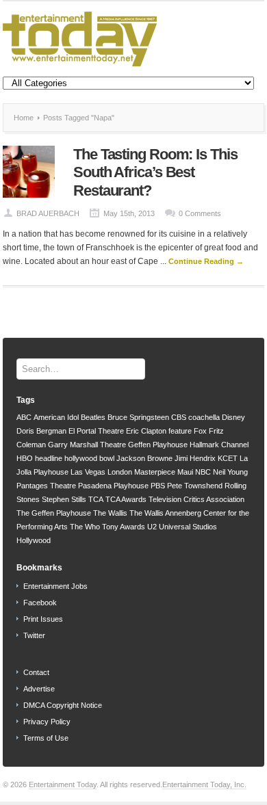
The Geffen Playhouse (53, 513)
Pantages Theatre (46, 485)
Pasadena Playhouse (113, 485)
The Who (85, 527)
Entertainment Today (63, 784)
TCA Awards (126, 499)
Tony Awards (123, 527)
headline (48, 458)
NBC (203, 472)
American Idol (56, 417)
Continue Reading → (206, 261)
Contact (36, 672)
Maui (185, 472)
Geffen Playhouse (158, 444)
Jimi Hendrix (195, 458)
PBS (158, 485)
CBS (178, 417)
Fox (200, 431)
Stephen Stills (64, 499)
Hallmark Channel (219, 444)
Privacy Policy (47, 721)
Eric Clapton (146, 431)
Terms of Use (45, 738)
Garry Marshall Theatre (87, 444)
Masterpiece (154, 472)
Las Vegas (88, 472)
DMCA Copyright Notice (62, 705)
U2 (152, 527)
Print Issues (43, 619)
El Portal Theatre (96, 431)
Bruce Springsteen (138, 417)
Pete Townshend (194, 485)
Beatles (93, 417)
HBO (24, 458)
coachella (204, 417)
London (119, 472)
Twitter (34, 635)
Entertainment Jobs (55, 586)
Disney (233, 417)
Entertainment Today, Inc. (204, 784)
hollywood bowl (89, 458)
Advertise (39, 689)
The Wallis (110, 513)
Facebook (40, 602)
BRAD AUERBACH (47, 213)
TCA (95, 499)
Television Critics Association (196, 499)
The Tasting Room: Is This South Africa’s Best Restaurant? (155, 172)
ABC (23, 417)
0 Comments (200, 213)
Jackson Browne (144, 458)
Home (24, 118)
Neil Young (230, 472)
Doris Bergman (41, 431)
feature (180, 431)
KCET (228, 458)
